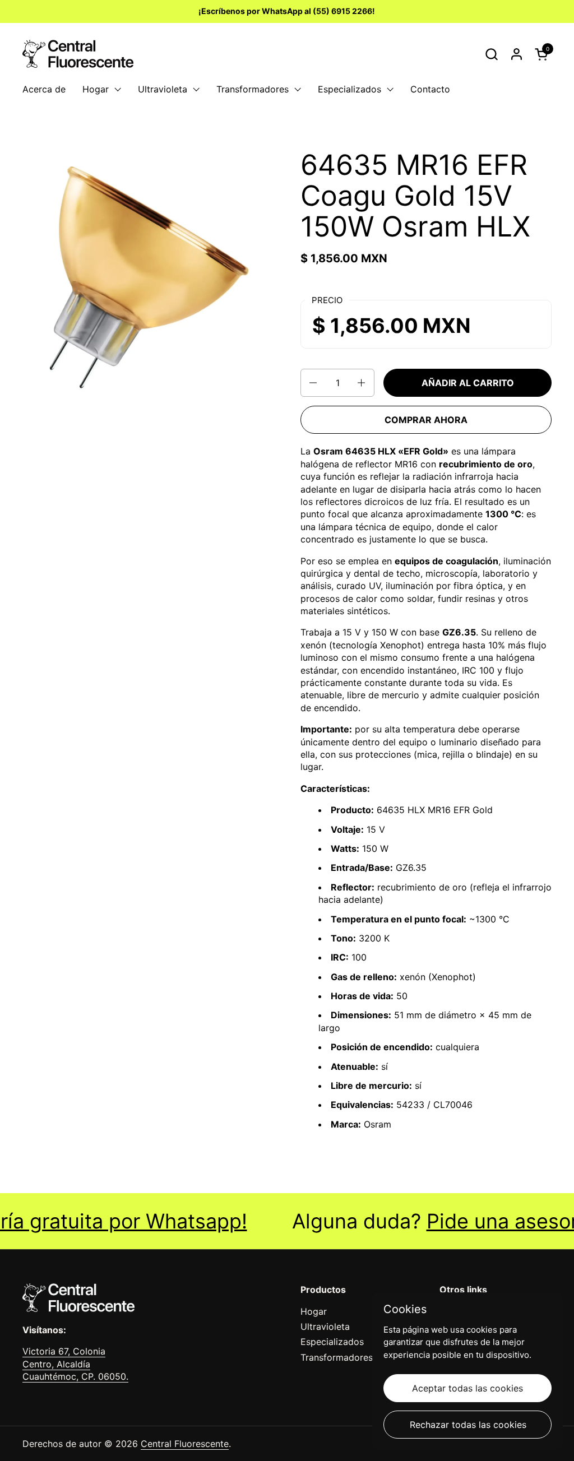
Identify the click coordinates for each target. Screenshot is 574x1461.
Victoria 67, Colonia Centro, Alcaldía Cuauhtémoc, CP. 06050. (75, 1364)
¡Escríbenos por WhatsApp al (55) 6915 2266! (286, 11)
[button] (491, 54)
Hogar (313, 1311)
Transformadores (336, 1357)
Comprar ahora (426, 419)
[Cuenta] (517, 54)
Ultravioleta (325, 1326)
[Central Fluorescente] (77, 54)
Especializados (332, 1341)
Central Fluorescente (185, 1443)
